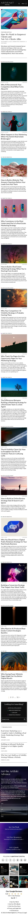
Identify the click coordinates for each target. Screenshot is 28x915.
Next (2, 816)
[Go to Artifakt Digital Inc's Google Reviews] (3, 860)
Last (2, 809)
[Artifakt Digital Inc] (7, 3)
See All (13, 898)
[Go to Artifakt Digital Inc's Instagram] (14, 860)
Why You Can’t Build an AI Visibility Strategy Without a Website (14, 756)
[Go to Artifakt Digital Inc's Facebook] (10, 860)
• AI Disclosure (14, 910)
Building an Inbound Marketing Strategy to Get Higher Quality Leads (12, 746)
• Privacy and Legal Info (14, 908)
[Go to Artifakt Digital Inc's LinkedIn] (17, 860)
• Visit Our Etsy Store (14, 906)
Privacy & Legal (22, 912)
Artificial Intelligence (14, 708)
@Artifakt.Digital (18, 856)
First (2, 803)
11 (18, 697)
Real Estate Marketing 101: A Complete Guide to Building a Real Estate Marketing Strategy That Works (13, 734)
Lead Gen (14, 712)
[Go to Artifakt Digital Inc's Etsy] (6, 860)
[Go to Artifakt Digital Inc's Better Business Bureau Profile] (25, 860)
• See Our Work (14, 902)
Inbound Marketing (15, 710)
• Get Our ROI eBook (14, 904)
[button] (19, 3)
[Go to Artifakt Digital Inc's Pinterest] (21, 860)
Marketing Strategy (15, 714)
